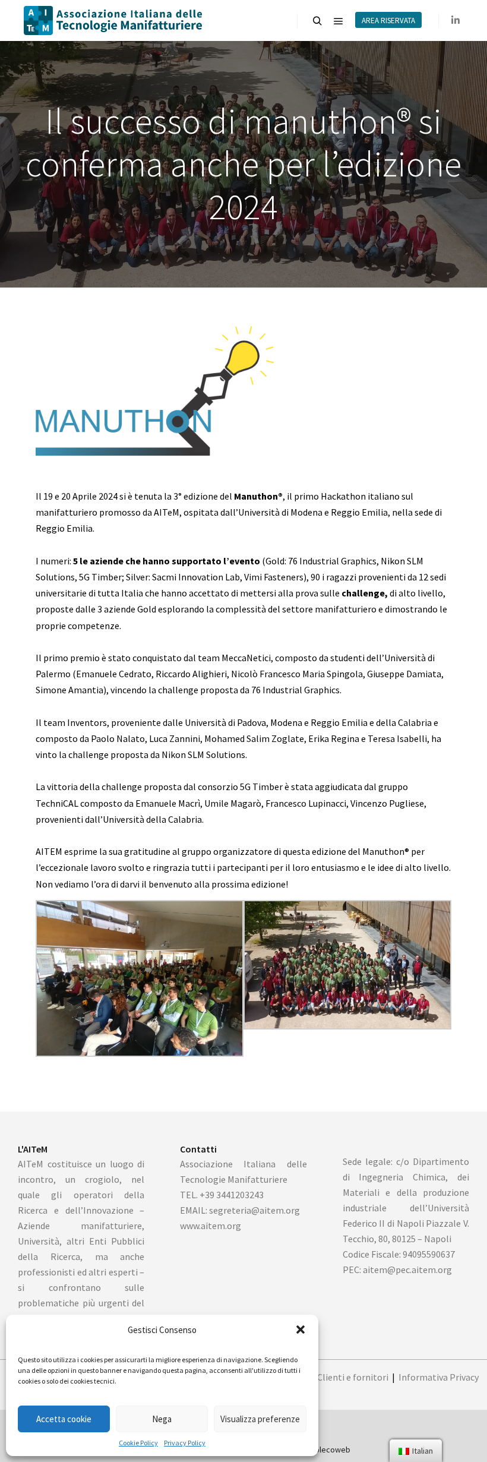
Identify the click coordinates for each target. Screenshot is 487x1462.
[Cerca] (317, 21)
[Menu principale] (338, 21)
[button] (300, 1329)
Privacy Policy (184, 1442)
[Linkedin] (455, 20)
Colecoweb (330, 1449)
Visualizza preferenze (260, 1419)
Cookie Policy (138, 1442)
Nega (162, 1419)
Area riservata (388, 20)
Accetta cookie (63, 1419)
